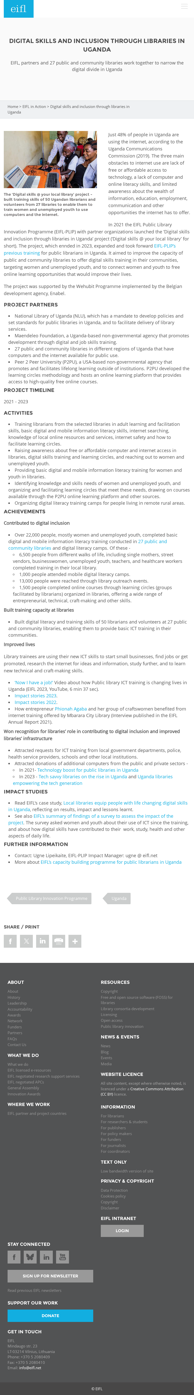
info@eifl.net (30, 1367)
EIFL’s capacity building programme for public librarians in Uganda (111, 862)
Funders (15, 1026)
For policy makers (116, 1133)
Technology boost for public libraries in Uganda (87, 770)
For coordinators (115, 1151)
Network (15, 1020)
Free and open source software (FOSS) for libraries (137, 1000)
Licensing (109, 1014)
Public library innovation (122, 1026)
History (14, 997)
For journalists (113, 1145)
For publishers (113, 1127)
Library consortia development (127, 1008)
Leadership (17, 1003)
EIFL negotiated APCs (26, 1081)
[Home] (19, 9)
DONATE (50, 1315)
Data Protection (114, 1190)
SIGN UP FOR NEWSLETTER (50, 1276)
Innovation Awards (24, 1093)
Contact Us (17, 1044)
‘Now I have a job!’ (34, 682)
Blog (105, 1051)
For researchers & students (124, 1121)
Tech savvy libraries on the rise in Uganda (83, 776)
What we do (18, 1064)
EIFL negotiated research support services (44, 1076)
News (105, 1045)
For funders (111, 1139)
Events (106, 1057)
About (13, 991)
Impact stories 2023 (35, 696)
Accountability (20, 1009)
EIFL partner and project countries (37, 1113)
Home (13, 106)
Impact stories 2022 (35, 702)
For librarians (112, 1115)
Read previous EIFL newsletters (34, 1290)
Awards (14, 1014)
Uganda (119, 898)
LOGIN (122, 1230)
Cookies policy (113, 1196)
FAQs (12, 1038)
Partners (15, 1032)
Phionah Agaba (71, 709)
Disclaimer (110, 1207)
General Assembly (23, 1087)
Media (106, 1063)
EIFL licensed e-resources (29, 1070)
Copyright (109, 991)
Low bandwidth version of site (127, 1170)
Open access (112, 1020)
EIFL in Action (34, 106)
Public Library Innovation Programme (51, 898)
